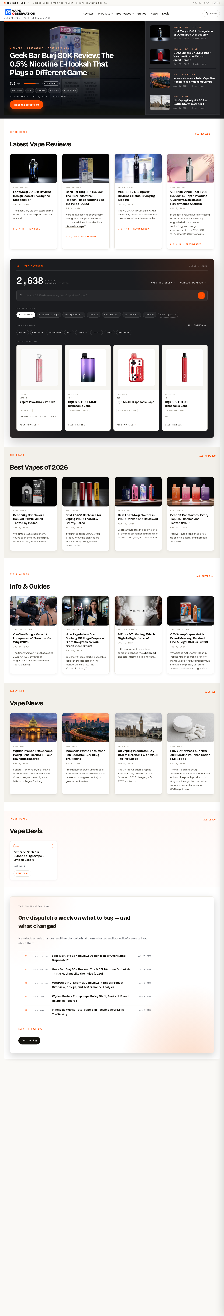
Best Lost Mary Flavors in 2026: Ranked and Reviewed (138, 517)
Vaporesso (55, 332)
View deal (22, 873)
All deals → (211, 819)
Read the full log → (31, 1029)
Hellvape (123, 332)
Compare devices (193, 283)
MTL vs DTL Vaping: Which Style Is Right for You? (136, 636)
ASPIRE (23, 398)
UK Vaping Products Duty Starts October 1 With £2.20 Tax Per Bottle (138, 755)
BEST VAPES (19, 510)
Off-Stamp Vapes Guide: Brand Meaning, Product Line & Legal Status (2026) (189, 638)
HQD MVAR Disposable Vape (135, 402)
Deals (165, 13)
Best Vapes (123, 13)
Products (104, 13)
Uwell (109, 332)
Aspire (23, 332)
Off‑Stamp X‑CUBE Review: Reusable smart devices (65, 3)
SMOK (69, 332)
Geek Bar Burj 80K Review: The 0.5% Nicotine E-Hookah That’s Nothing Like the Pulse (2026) (85, 198)
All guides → (205, 576)
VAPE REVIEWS (20, 187)
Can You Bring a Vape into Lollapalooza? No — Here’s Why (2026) (32, 638)
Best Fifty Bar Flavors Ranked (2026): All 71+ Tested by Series (28, 519)
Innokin (82, 332)
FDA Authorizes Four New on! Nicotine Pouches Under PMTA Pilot (190, 755)
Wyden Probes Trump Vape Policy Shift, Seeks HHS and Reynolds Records (32, 755)
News (154, 13)
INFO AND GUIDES (22, 630)
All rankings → (209, 456)
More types (168, 315)
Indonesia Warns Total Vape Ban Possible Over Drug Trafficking (85, 755)
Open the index (163, 283)
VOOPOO (96, 332)
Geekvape (37, 332)
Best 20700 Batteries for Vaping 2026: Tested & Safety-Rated (84, 519)
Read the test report (26, 104)
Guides (141, 13)
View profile (29, 425)
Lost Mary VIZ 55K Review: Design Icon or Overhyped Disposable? (32, 196)
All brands (197, 325)
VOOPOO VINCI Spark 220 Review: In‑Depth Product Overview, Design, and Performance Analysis (188, 198)
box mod (150, 652)
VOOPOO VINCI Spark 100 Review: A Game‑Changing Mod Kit (136, 196)
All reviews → (204, 134)
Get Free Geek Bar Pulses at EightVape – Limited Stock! (28, 856)
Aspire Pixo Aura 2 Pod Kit (37, 402)
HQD (70, 398)
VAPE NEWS (18, 746)
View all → (211, 692)
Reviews (88, 13)
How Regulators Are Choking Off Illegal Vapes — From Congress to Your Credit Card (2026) (85, 640)
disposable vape (75, 226)
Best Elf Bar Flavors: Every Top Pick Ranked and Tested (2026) (189, 519)
